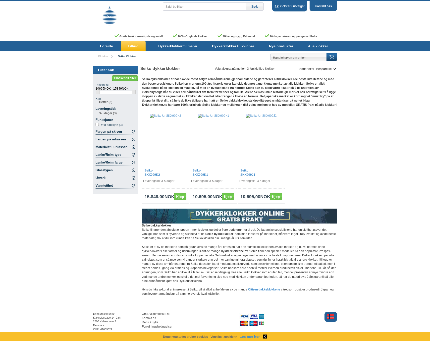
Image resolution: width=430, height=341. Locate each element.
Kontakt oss (323, 6)
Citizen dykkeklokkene (264, 289)
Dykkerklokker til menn (177, 46)
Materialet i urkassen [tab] (111, 147)
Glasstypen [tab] (104, 170)
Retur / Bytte (150, 322)
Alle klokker (318, 46)
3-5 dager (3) (108, 113)
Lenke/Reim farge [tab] (109, 162)
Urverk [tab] (101, 178)
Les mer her (250, 337)
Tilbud (133, 46)
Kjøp (180, 197)
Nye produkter (281, 46)
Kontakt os (149, 318)
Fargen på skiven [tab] (109, 131)
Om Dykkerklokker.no (156, 314)
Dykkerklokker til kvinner (233, 46)
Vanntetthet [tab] (104, 185)
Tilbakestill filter (125, 78)
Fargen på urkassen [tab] (111, 139)
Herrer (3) (105, 102)
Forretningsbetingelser (157, 326)
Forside (106, 46)
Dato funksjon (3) (111, 125)
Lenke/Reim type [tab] (108, 155)
